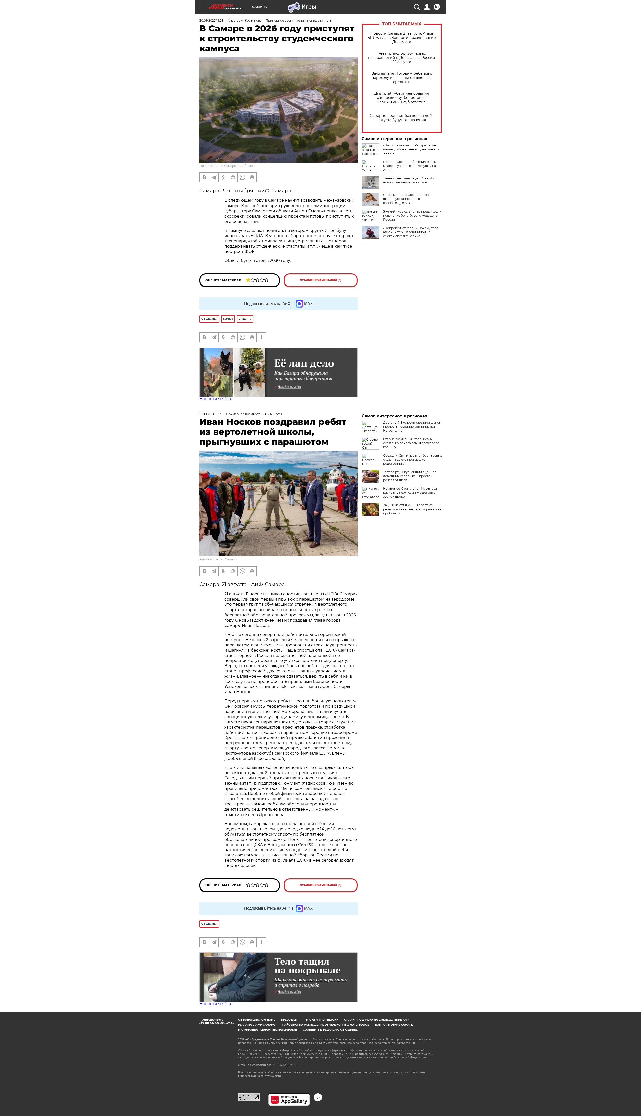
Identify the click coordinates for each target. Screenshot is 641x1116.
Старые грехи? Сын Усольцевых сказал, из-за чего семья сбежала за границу (411, 443)
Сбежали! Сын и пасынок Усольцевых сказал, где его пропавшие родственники (412, 459)
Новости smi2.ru (216, 398)
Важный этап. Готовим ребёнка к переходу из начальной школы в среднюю (401, 77)
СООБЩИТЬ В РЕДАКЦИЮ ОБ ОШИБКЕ (330, 1029)
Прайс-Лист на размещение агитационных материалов (325, 1024)
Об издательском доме (256, 1019)
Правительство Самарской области (227, 166)
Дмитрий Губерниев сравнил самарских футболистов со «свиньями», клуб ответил (401, 97)
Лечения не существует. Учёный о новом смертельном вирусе (409, 180)
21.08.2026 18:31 (210, 414)
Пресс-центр (290, 1019)
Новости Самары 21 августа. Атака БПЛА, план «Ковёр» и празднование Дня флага (401, 37)
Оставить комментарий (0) (320, 280)
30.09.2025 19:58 (211, 20)
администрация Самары (218, 559)
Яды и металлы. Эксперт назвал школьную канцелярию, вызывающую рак (407, 199)
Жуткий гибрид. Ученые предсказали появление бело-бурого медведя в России (412, 215)
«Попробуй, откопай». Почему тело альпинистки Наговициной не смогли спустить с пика (410, 232)
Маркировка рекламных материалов (267, 1029)
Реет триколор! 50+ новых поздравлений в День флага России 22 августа (401, 57)
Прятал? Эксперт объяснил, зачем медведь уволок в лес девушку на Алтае (409, 166)
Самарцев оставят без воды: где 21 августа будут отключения (402, 118)
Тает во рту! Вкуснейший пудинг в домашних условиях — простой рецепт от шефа (409, 476)
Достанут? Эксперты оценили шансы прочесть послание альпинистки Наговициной (412, 426)
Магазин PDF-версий (322, 1019)
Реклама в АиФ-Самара (256, 1024)
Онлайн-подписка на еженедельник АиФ (376, 1019)
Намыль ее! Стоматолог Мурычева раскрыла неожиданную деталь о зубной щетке (410, 492)
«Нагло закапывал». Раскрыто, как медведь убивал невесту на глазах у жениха (411, 149)
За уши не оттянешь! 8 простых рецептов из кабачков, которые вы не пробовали (412, 509)
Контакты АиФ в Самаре (394, 1024)
